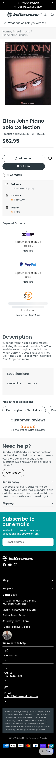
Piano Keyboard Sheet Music (24, 410)
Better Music (22, 738)
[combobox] (28, 23)
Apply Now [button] (34, 315)
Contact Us (13, 472)
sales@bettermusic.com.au (21, 696)
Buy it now (23, 166)
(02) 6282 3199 (13, 676)
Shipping (8, 503)
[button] (50, 158)
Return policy (10, 482)
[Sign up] (49, 542)
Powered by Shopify (38, 738)
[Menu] (3, 14)
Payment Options (13, 223)
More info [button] (28, 250)
